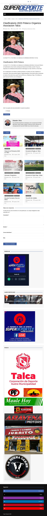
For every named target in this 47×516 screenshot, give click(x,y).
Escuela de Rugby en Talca (33, 151)
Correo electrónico (7, 232)
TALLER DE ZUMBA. (31, 198)
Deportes (25, 28)
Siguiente (39, 132)
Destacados (29, 28)
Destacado (7, 114)
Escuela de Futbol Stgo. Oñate (34, 175)
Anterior (7, 132)
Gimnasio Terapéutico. (11, 175)
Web (4, 237)
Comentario (6, 215)
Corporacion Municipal (30, 148)
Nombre (5, 226)
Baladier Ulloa (7, 28)
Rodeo (34, 28)
